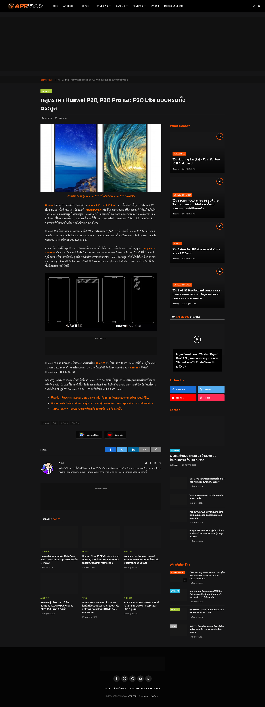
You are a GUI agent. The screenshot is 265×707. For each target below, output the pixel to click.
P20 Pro (75, 423)
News (84, 598)
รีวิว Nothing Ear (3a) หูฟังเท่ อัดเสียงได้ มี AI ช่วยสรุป (196, 161)
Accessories (179, 154)
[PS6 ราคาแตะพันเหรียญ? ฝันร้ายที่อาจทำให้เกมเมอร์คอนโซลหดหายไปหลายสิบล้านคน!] (178, 516)
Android (68, 5)
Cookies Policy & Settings (145, 688)
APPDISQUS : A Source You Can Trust (143, 696)
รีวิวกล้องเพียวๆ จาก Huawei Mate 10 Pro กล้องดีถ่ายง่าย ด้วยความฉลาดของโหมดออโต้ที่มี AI (100, 397)
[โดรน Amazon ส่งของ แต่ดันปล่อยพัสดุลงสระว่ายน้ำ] (178, 499)
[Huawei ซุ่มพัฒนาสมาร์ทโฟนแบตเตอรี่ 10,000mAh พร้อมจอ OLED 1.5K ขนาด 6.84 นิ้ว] (59, 583)
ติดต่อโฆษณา (120, 688)
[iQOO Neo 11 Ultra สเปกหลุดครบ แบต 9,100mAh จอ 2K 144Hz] (178, 614)
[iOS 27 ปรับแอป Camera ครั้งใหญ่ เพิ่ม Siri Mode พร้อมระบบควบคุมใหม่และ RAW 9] (178, 630)
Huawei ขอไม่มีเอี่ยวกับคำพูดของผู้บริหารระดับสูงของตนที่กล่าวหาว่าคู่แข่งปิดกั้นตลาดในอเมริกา (102, 403)
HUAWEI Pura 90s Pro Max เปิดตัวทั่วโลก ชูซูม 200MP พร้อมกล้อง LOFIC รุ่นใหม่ (142, 606)
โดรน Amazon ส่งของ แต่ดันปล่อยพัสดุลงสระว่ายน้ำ (207, 497)
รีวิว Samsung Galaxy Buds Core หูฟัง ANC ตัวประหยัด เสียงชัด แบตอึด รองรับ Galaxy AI (207, 575)
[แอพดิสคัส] (24, 6)
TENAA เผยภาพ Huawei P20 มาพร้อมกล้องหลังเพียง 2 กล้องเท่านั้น (86, 408)
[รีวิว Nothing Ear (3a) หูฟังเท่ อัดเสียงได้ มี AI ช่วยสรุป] (197, 152)
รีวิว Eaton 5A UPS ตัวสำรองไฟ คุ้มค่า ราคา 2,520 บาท (196, 251)
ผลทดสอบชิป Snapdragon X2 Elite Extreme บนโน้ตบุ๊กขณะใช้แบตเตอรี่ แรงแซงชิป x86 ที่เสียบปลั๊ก (206, 594)
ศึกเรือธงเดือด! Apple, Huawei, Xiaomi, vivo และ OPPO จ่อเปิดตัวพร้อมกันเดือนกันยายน (141, 559)
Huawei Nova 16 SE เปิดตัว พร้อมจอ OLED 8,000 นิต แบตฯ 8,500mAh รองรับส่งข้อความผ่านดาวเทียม (100, 559)
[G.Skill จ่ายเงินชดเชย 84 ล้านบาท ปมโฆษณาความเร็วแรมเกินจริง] (197, 431)
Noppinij (176, 169)
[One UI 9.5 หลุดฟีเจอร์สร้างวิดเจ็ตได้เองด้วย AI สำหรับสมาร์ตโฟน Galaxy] (178, 483)
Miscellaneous (174, 5)
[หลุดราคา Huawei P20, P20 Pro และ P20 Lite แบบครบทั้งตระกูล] (100, 158)
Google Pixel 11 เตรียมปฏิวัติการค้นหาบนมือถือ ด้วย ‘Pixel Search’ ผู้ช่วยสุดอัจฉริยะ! (207, 533)
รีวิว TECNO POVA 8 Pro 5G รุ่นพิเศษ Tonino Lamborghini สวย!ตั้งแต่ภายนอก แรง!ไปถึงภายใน (196, 204)
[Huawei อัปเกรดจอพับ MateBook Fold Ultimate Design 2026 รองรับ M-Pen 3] (59, 537)
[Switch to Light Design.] (254, 6)
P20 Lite (64, 423)
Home (55, 5)
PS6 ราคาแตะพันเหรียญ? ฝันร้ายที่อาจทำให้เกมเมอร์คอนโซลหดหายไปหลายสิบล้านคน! (206, 515)
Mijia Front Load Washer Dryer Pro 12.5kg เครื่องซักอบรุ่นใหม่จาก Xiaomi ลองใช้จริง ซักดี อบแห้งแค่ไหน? (197, 360)
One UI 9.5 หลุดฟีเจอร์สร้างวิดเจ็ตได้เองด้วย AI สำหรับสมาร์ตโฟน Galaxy (207, 480)
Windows (102, 5)
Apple (85, 5)
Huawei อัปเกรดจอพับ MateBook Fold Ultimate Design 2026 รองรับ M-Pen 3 (59, 559)
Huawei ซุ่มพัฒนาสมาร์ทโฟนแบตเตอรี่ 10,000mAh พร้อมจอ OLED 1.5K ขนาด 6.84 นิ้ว (56, 606)
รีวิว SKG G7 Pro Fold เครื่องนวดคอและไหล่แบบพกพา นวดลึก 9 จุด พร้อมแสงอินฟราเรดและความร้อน (197, 294)
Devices (177, 244)
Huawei (45, 423)
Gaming (120, 5)
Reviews (138, 5)
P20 (54, 423)
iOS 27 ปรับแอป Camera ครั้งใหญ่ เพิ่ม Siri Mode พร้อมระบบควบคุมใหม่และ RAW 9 (207, 629)
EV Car (155, 5)
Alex (61, 462)
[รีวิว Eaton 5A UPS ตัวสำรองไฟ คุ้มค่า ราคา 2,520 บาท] (197, 242)
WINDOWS (175, 450)
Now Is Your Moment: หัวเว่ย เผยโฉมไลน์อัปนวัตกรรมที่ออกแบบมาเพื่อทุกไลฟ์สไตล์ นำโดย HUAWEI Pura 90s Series (100, 607)
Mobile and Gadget (182, 195)
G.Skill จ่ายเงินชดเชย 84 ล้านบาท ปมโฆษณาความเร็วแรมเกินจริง (193, 458)
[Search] (258, 5)
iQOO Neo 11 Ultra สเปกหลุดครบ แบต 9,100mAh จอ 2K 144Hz (207, 611)
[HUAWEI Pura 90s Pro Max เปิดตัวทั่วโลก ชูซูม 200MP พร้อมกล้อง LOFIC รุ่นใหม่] (142, 583)
